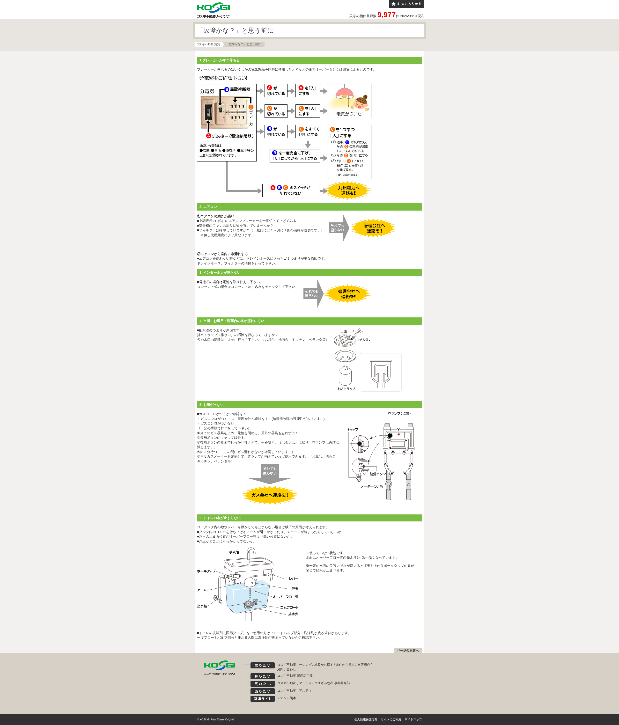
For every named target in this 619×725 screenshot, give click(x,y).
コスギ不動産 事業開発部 (332, 683)
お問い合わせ (286, 669)
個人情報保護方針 (365, 719)
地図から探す (323, 664)
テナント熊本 (286, 698)
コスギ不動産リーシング (294, 664)
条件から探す (345, 664)
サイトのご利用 (391, 719)
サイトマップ (413, 719)
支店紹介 (363, 664)
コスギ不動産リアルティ (294, 683)
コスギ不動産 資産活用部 (295, 675)
